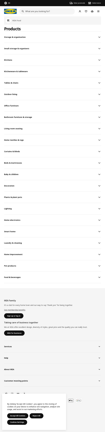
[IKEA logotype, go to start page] (10, 11)
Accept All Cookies (17, 416)
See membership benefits (14, 310)
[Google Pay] (79, 400)
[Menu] (98, 11)
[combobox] (46, 11)
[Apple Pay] (71, 400)
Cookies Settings (17, 422)
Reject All (36, 416)
